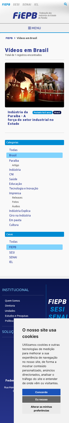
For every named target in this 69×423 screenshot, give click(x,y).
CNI (11, 174)
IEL (36, 4)
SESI (16, 4)
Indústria (15, 169)
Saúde (13, 179)
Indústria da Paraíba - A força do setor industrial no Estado (31, 118)
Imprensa (15, 193)
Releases (17, 197)
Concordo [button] (41, 392)
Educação (15, 183)
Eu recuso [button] (41, 399)
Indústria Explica (19, 210)
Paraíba (14, 160)
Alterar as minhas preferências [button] (41, 408)
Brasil (12, 155)
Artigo (15, 165)
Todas (13, 150)
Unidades (10, 310)
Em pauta (15, 220)
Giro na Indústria (20, 215)
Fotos (15, 201)
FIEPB (6, 4)
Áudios (16, 206)
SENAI (26, 4)
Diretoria (10, 305)
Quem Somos (12, 300)
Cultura (14, 224)
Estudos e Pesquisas (16, 315)
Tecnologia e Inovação (23, 188)
